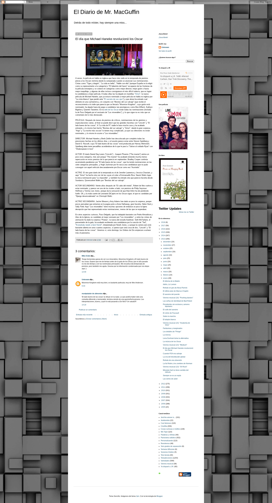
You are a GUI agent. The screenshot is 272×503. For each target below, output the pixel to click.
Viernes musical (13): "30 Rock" (175, 367)
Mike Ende (86, 256)
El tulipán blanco (169, 320)
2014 (163, 235)
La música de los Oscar (172, 342)
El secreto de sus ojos (113, 99)
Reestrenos (165, 443)
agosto (166, 255)
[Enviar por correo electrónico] (110, 240)
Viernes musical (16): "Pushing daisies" (178, 298)
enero (165, 278)
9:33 (83, 286)
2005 (163, 407)
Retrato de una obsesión (172, 360)
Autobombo (165, 420)
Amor (137, 94)
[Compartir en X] (116, 240)
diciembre (167, 242)
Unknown (85, 280)
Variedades (165, 461)
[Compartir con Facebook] (118, 240)
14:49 (84, 272)
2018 (163, 222)
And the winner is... (168, 417)
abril (165, 268)
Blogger (159, 496)
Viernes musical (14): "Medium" (175, 345)
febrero (166, 275)
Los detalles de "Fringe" (172, 332)
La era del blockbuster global (174, 357)
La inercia (167, 335)
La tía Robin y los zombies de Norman (177, 363)
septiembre (167, 252)
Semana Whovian (168, 449)
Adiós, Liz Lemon (169, 284)
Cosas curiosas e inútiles (170, 429)
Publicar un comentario (88, 310)
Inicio (116, 315)
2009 (163, 394)
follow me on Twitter (186, 212)
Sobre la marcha (169, 316)
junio (165, 262)
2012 (163, 384)
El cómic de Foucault (171, 313)
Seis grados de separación (171, 446)
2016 (163, 229)
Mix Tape (164, 432)
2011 (163, 387)
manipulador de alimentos (92, 294)
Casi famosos (166, 423)
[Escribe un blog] (113, 240)
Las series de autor (170, 379)
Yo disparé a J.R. (167, 467)
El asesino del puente (171, 294)
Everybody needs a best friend (88, 225)
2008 (163, 397)
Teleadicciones (166, 458)
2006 (163, 404)
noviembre (167, 245)
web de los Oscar (111, 110)
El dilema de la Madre (171, 281)
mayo (165, 265)
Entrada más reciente (84, 315)
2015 (163, 232)
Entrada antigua (146, 315)
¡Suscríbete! (163, 37)
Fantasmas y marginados (172, 328)
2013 (163, 239)
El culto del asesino (170, 310)
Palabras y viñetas (168, 435)
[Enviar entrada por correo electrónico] (106, 240)
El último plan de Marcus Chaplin (175, 291)
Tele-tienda (165, 455)
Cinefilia (164, 426)
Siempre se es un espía (172, 376)
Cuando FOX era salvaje (172, 354)
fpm (137, 496)
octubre (166, 248)
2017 (163, 226)
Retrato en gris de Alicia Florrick (175, 288)
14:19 (84, 305)
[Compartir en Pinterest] (121, 240)
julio (165, 258)
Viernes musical (167, 464)
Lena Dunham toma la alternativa (176, 338)
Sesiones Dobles (167, 452)
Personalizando (167, 441)
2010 (163, 390)
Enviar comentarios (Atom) (96, 319)
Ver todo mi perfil (165, 51)
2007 (163, 400)
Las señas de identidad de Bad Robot (177, 301)
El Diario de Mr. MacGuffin (106, 12)
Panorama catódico (168, 438)
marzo (165, 272)
